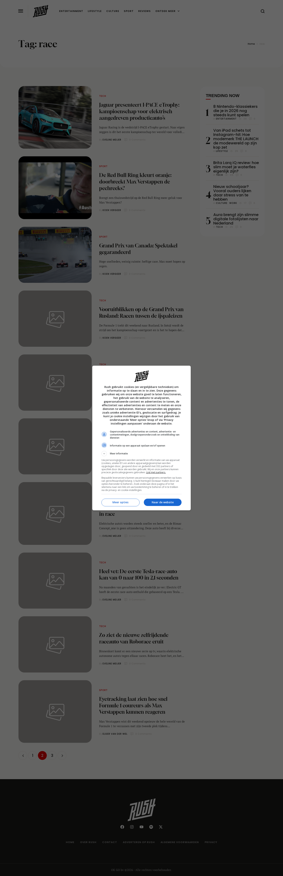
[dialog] (141, 438)
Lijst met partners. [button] (156, 472)
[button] (141, 453)
